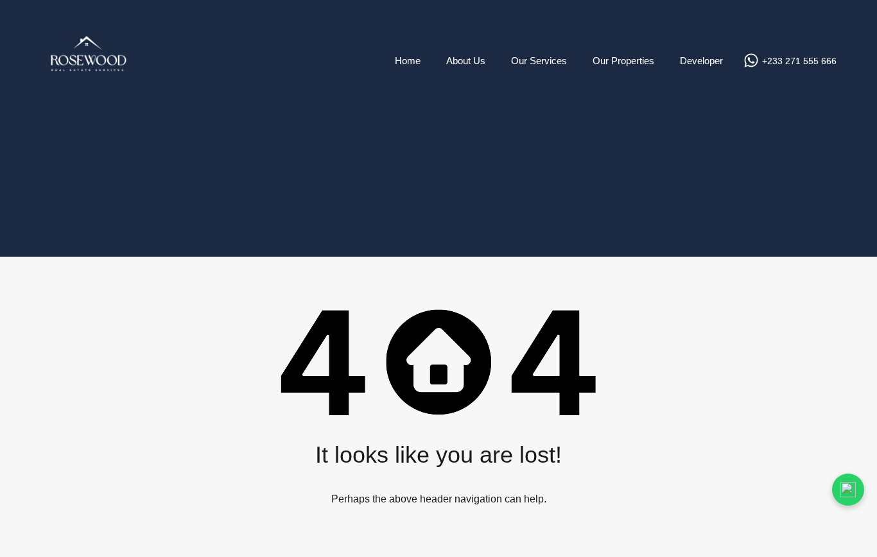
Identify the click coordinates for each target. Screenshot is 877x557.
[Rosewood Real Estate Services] (88, 103)
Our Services (539, 60)
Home (408, 60)
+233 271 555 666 (799, 61)
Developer (701, 60)
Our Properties (623, 60)
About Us (465, 60)
